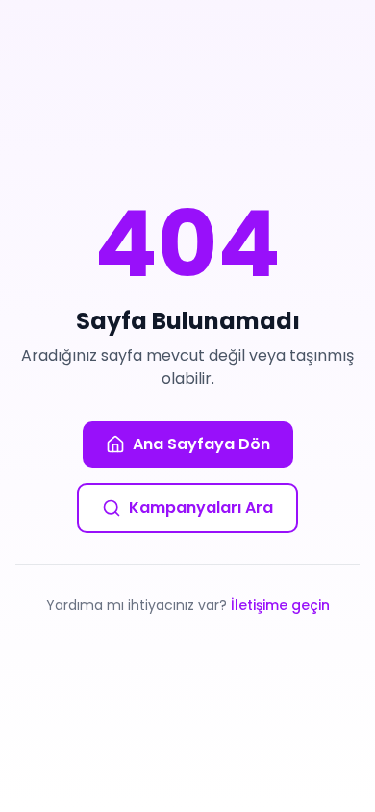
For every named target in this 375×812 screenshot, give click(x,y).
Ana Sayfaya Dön (201, 444)
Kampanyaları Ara (201, 507)
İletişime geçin (280, 605)
